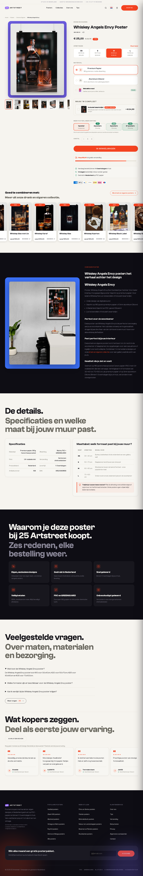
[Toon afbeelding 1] (9, 104)
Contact (112, 839)
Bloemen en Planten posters (88, 829)
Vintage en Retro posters (56, 824)
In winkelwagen (105, 148)
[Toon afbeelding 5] (44, 104)
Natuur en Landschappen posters (90, 824)
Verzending (114, 819)
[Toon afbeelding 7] (61, 104)
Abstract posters (53, 819)
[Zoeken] (106, 8)
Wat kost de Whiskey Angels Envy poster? (26, 669)
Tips (77, 8)
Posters (49, 8)
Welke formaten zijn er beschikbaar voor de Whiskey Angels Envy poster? (40, 683)
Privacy (112, 829)
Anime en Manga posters (56, 834)
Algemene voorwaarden (118, 834)
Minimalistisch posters (86, 819)
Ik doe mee (126, 853)
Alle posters (52, 839)
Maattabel (134, 46)
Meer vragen (13, 701)
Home (6, 17)
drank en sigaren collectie (99, 352)
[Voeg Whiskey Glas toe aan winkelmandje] (70, 239)
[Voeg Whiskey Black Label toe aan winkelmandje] (119, 239)
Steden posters (84, 814)
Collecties (59, 8)
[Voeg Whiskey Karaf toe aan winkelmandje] (45, 239)
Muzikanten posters (85, 834)
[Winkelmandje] (117, 8)
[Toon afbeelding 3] (26, 104)
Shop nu (129, 7)
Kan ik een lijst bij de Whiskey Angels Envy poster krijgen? (32, 691)
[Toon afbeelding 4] (35, 104)
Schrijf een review (15, 738)
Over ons (69, 8)
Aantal (77, 138)
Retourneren (114, 824)
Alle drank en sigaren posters (123, 193)
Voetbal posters (53, 809)
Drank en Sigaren (20, 17)
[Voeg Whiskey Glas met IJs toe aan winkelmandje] (20, 239)
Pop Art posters (53, 829)
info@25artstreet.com (10, 828)
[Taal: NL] (111, 8)
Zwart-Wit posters (54, 814)
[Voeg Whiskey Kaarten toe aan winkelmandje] (95, 239)
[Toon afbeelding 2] (17, 104)
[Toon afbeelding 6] (53, 104)
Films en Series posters (87, 809)
